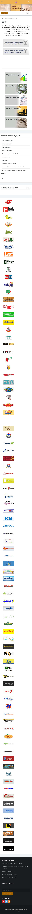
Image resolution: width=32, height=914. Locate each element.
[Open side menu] (1, 2)
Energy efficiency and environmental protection (14, 170)
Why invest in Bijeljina (7, 140)
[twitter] (6, 901)
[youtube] (3, 901)
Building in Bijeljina (7, 150)
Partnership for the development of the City (13, 167)
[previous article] (30, 13)
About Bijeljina (6, 157)
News (3, 178)
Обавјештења (4, 13)
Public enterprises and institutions (11, 153)
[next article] (27, 13)
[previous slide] (27, 188)
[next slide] (30, 188)
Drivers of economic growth (9, 163)
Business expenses (7, 144)
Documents (5, 160)
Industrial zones (6, 147)
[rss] (9, 901)
